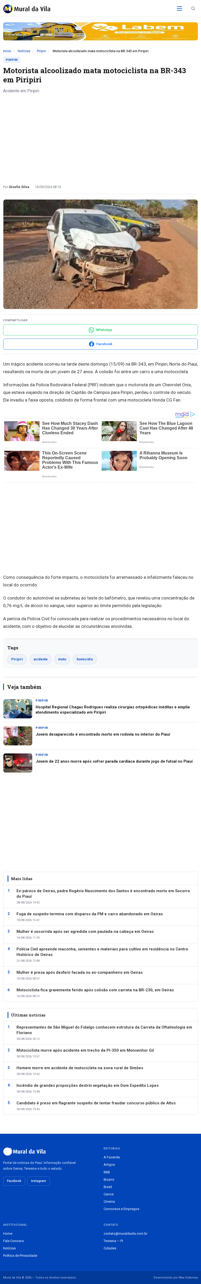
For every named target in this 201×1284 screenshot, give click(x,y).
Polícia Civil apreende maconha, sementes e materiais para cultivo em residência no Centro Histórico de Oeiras (102, 952)
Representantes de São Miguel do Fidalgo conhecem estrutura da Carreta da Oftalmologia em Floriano (104, 1030)
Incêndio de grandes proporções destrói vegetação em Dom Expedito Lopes (87, 1085)
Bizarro (109, 1179)
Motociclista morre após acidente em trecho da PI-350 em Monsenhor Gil (85, 1050)
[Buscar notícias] (193, 8)
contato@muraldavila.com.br (125, 1233)
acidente (41, 659)
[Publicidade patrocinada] (100, 31)
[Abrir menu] (179, 8)
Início (7, 51)
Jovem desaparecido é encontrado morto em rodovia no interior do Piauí (103, 734)
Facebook (14, 1181)
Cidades (110, 1248)
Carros (109, 1194)
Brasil (108, 1187)
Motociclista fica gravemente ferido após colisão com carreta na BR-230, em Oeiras (95, 990)
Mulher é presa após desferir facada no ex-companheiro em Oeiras (79, 972)
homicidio (85, 659)
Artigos (109, 1165)
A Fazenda (112, 1157)
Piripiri (41, 51)
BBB (107, 1172)
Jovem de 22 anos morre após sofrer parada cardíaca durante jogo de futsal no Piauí (114, 761)
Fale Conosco (13, 1241)
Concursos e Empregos (121, 1209)
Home (7, 1233)
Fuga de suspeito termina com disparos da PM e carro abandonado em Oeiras (89, 914)
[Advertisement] (100, 137)
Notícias (24, 51)
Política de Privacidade (20, 1256)
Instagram (38, 1181)
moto (62, 659)
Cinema (109, 1201)
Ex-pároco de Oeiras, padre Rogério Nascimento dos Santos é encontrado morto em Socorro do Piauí (103, 894)
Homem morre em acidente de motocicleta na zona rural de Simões (79, 1068)
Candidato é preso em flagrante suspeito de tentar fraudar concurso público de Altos (96, 1103)
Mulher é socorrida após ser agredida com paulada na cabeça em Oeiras (85, 931)
